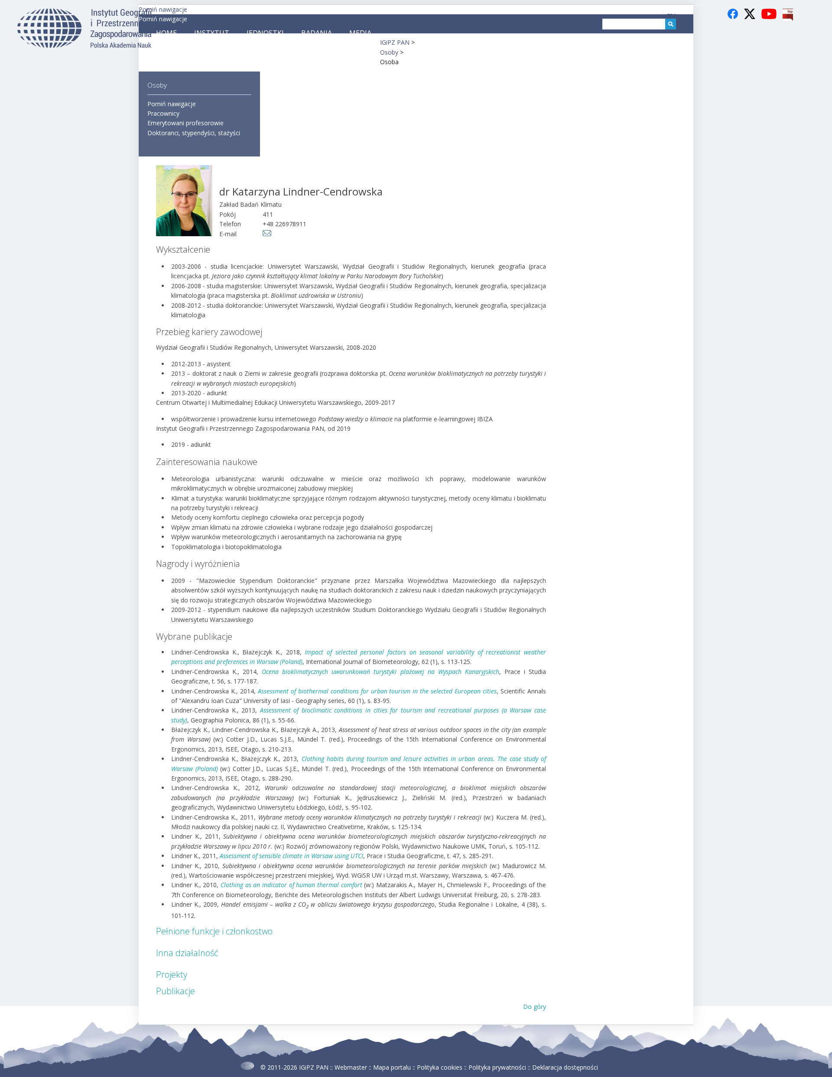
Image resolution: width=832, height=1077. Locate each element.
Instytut (211, 33)
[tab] (351, 931)
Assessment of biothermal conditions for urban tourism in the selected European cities (377, 691)
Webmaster (351, 1067)
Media (360, 33)
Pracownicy (163, 113)
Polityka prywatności (497, 1067)
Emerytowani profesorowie (185, 123)
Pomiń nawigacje (163, 9)
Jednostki (265, 33)
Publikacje (175, 991)
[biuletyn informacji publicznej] (788, 18)
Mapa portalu (392, 1067)
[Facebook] (734, 18)
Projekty (171, 974)
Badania (316, 33)
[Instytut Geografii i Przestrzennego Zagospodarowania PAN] (84, 45)
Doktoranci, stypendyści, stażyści (193, 133)
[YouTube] (769, 18)
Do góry (534, 1006)
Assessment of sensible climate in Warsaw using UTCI (291, 856)
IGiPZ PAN (313, 1067)
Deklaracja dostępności (565, 1067)
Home (166, 33)
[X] (750, 18)
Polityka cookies (439, 1067)
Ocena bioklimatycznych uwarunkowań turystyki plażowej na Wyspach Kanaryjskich (380, 671)
